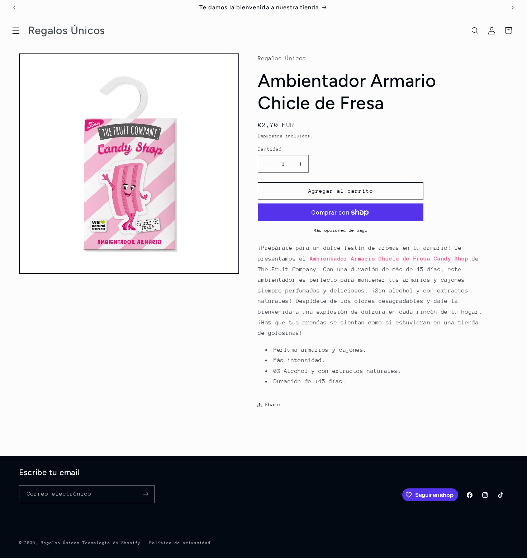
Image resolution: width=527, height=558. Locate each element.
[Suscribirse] (145, 494)
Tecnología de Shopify (111, 542)
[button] (16, 30)
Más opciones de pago (341, 230)
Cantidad (270, 149)
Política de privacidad (179, 542)
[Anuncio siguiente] (513, 7)
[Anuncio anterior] (14, 7)
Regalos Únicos (60, 542)
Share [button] (272, 404)
